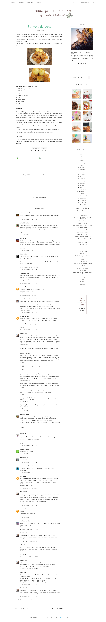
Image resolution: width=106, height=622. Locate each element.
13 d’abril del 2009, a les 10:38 (28, 219)
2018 (81, 167)
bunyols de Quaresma (28, 39)
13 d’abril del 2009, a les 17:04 (28, 312)
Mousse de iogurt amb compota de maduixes (82, 239)
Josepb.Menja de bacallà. (26, 299)
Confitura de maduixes (82, 210)
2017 (81, 169)
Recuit (82, 259)
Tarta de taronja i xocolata (82, 208)
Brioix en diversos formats (39, 197)
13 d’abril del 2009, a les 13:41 (28, 250)
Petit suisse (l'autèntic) (82, 227)
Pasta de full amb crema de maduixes (82, 225)
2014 (81, 176)
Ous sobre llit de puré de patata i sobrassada (82, 218)
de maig (82, 204)
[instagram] (74, 2)
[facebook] (72, 2)
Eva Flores (23, 521)
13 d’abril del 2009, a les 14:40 (28, 269)
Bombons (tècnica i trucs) (49, 175)
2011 (81, 183)
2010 (81, 185)
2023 (81, 156)
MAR (21, 238)
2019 (81, 165)
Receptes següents (56, 608)
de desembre (82, 189)
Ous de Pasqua (83, 270)
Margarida (22, 414)
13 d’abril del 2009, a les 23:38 (28, 462)
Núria (21, 433)
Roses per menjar (82, 223)
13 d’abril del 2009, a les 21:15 (28, 445)
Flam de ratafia (83, 251)
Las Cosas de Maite (70, 617)
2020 (81, 163)
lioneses (52, 112)
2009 (81, 187)
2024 (81, 154)
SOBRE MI (21, 2)
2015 (81, 174)
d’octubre (82, 193)
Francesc (22, 457)
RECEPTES (30, 2)
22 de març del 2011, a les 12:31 (29, 556)
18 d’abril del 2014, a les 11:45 (28, 596)
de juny (82, 202)
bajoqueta (22, 449)
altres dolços (36, 148)
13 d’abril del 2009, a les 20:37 (28, 430)
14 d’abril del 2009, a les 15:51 (28, 472)
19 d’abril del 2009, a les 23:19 (28, 517)
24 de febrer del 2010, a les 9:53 (29, 529)
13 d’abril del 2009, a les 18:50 (28, 330)
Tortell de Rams (83, 261)
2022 (81, 158)
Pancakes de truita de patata (83, 234)
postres (44, 148)
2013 (81, 178)
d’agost (82, 198)
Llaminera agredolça (83, 229)
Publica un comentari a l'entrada (27, 600)
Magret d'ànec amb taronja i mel (83, 236)
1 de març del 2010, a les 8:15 (28, 541)
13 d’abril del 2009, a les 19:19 (28, 411)
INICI (13, 2)
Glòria (21, 254)
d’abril (82, 207)
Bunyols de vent (83, 244)
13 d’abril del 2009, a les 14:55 (28, 283)
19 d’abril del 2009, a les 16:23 (28, 488)
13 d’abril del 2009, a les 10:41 (28, 235)
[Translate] (89, 77)
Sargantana (23, 213)
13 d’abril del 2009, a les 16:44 (28, 295)
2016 (81, 172)
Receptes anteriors (21, 608)
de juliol (82, 200)
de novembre (82, 191)
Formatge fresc (83, 215)
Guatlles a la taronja (83, 213)
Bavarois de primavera (82, 268)
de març (82, 277)
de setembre (82, 195)
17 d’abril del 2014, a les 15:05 (28, 584)
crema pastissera (22, 105)
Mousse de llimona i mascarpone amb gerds (82, 273)
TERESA (22, 273)
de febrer (82, 279)
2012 (81, 181)
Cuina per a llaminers (44, 617)
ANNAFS (22, 223)
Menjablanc (83, 246)
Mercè (21, 333)
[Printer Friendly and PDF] (32, 150)
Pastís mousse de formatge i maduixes (82, 263)
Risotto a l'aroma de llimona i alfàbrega (82, 256)
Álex (21, 476)
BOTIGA (39, 2)
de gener (82, 281)
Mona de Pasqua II (82, 242)
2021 (81, 160)
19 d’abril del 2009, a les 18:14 (28, 505)
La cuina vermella (24, 466)
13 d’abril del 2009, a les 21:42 (28, 454)
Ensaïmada (82, 253)
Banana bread (82, 221)
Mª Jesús (22, 316)
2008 (81, 284)
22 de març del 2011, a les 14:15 (29, 568)
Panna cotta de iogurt (82, 232)
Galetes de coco (83, 249)
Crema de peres (83, 265)
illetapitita (22, 287)
